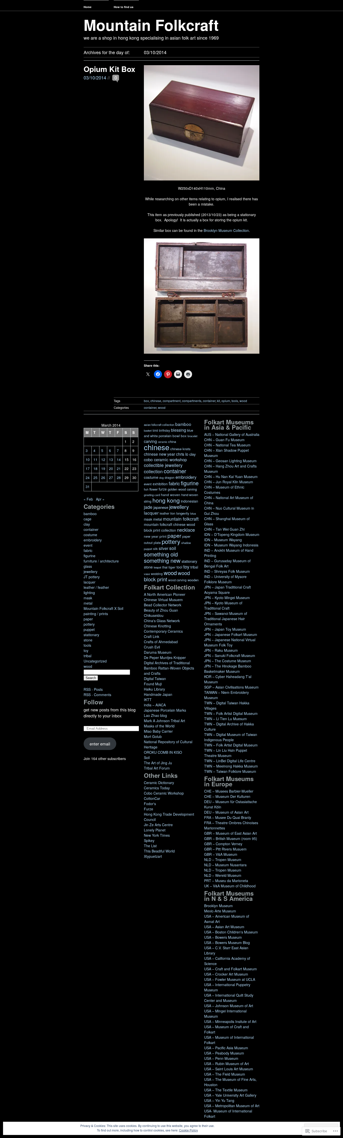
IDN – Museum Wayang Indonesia (231, 544)
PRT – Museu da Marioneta (226, 880)
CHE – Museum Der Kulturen (227, 796)
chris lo (182, 454)
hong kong (166, 500)
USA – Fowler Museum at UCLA (229, 979)
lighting (89, 592)
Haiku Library (154, 689)
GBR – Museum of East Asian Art (230, 833)
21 (119, 468)
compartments (191, 401)
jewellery (90, 571)
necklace (186, 529)
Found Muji (153, 683)
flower (153, 489)
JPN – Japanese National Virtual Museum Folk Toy (229, 642)
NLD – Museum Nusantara (225, 864)
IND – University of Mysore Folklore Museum (225, 579)
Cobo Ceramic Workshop (164, 793)
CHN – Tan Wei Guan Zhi (224, 529)
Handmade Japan (158, 694)
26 (103, 477)
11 (95, 459)
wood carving (177, 580)
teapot (157, 567)
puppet (89, 629)
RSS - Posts (93, 689)
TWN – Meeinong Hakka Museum (231, 766)
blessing (178, 430)
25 (95, 477)
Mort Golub (153, 736)
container (209, 401)
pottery (89, 624)
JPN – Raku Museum (221, 650)
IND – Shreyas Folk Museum (227, 571)
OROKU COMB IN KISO (163, 752)
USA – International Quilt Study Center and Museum (228, 998)
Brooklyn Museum (218, 905)
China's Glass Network (162, 620)
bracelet (192, 436)
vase (147, 574)
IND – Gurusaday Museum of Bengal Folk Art (227, 563)
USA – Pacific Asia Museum (226, 1047)
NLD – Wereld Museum (222, 875)
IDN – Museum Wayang (223, 539)
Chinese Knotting (157, 625)
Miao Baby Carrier (158, 731)
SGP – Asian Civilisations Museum (231, 687)
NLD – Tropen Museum (222, 859)
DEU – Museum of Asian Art (226, 812)
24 (88, 477)
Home (87, 7)
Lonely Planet (154, 829)
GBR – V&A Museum (220, 854)
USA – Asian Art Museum (224, 926)
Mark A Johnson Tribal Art (164, 720)
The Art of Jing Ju (158, 762)
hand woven (170, 494)
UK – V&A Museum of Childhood (230, 885)
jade (148, 507)
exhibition (160, 483)
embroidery (93, 539)
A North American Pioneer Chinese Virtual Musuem (164, 597)
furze (163, 489)
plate (157, 542)
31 (88, 486)
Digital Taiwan (155, 678)
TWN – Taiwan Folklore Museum (230, 771)
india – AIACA (155, 704)
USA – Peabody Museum (224, 1053)
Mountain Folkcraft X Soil (103, 608)
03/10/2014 (95, 77)
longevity (182, 513)
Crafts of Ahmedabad (161, 641)
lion (172, 513)
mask (88, 597)
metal (88, 603)
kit (218, 401)
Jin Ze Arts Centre (158, 824)
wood (243, 401)
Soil (147, 757)
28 (119, 477)
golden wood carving (182, 489)
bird (155, 430)
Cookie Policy (188, 1130)
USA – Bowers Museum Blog (227, 942)
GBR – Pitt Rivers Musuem (225, 848)
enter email (100, 744)
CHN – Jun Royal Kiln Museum (228, 481)
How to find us (123, 7)
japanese (160, 507)
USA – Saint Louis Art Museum (228, 1068)
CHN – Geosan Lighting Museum (230, 460)
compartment (172, 401)
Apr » (100, 499)
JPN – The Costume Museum (227, 660)
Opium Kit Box (109, 68)
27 (111, 477)
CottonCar (152, 798)
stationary (91, 634)
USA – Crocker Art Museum (226, 974)
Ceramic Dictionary (159, 782)
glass (88, 566)
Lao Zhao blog (155, 715)
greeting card (152, 495)
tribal (87, 655)
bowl (176, 435)
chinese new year (159, 454)
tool (179, 567)
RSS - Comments (97, 694)
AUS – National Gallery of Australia (231, 434)
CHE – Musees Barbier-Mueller (228, 791)
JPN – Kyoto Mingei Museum (227, 597)
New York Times (157, 835)
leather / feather (96, 587)
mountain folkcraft (181, 519)
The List (150, 845)
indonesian (189, 501)
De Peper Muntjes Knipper (165, 657)
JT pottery (92, 576)
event (88, 545)
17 (88, 468)
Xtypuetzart (153, 856)
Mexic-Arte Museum (220, 910)
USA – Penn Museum (221, 1058)
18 (95, 468)
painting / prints (96, 613)
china (172, 441)
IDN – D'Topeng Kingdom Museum (231, 534)
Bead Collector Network (162, 604)
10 (88, 459)
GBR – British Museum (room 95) (230, 838)
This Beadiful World (159, 851)
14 (119, 459)
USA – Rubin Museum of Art (226, 1063)
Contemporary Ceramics (163, 631)
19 (103, 468)
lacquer (89, 582)
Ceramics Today (157, 787)
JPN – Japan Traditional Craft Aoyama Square (227, 590)
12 (103, 459)
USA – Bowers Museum (223, 937)
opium (225, 401)
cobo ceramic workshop (165, 459)
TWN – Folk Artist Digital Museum (231, 713)
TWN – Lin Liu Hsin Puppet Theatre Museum (225, 753)
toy (86, 650)
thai (164, 567)
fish (146, 489)
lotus (193, 513)
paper (88, 618)
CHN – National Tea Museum (227, 444)
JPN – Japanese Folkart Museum (230, 634)
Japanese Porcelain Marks (165, 710)
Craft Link (151, 636)
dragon (170, 477)
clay (87, 524)
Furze (148, 808)
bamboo (90, 513)
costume (90, 534)
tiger (172, 567)
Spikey (149, 840)
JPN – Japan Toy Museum (225, 629)
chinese (155, 401)
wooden (193, 580)
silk (155, 548)
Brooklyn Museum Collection (226, 230)
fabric (88, 550)
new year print (155, 536)
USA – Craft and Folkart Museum (230, 968)
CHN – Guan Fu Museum (224, 439)
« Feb (88, 499)
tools (235, 401)
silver (163, 548)
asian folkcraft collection (159, 425)
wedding (157, 574)
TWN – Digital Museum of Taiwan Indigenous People (230, 737)
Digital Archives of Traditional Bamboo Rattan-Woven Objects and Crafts (169, 668)
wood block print (167, 576)
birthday (164, 430)
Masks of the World (159, 725)
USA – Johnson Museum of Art (228, 1005)
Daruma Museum (158, 652)
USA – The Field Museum (224, 1074)
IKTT (148, 699)
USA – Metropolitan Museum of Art (231, 1105)
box (146, 401)
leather (164, 513)
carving (150, 441)
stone (88, 639)
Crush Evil (152, 646)
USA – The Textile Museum (226, 1089)
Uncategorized (95, 660)
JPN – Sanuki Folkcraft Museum (229, 655)
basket (148, 430)
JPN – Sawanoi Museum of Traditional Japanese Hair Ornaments (225, 618)
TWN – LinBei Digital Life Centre (229, 760)
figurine (89, 555)
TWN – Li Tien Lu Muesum (225, 718)
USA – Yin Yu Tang (219, 1100)
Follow (93, 702)
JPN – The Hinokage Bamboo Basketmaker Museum (227, 668)
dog (161, 478)
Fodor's (150, 803)
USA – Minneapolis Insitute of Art (230, 1021)
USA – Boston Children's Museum (231, 931)
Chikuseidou (153, 615)
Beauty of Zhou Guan (161, 610)
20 (111, 468)
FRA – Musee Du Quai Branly (227, 817)
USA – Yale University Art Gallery (230, 1095)
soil (172, 548)
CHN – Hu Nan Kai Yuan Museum (231, 476)
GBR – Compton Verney (223, 843)
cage (87, 518)
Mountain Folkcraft (151, 24)
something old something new (162, 557)
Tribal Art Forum (157, 768)
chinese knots (180, 448)
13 (111, 459)
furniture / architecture (101, 560)
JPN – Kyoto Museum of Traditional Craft (223, 605)
